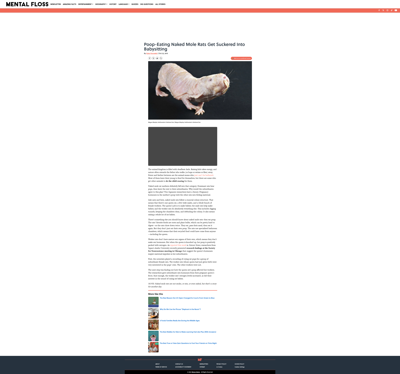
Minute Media (196, 372)
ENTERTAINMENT (85, 4)
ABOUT (157, 364)
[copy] (160, 58)
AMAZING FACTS (69, 4)
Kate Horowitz (151, 53)
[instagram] (387, 10)
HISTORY (112, 4)
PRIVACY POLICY (221, 364)
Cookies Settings (240, 367)
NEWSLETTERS (204, 364)
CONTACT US (179, 364)
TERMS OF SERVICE (161, 367)
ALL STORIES (160, 4)
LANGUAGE (123, 4)
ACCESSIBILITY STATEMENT (183, 367)
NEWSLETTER (55, 4)
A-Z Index (219, 367)
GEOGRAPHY (100, 4)
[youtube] (396, 10)
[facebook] (379, 10)
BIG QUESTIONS (146, 4)
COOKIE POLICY (239, 364)
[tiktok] (391, 10)
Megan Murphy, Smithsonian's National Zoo (187, 122)
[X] (383, 10)
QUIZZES (134, 4)
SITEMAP (202, 367)
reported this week (178, 245)
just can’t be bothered (203, 175)
